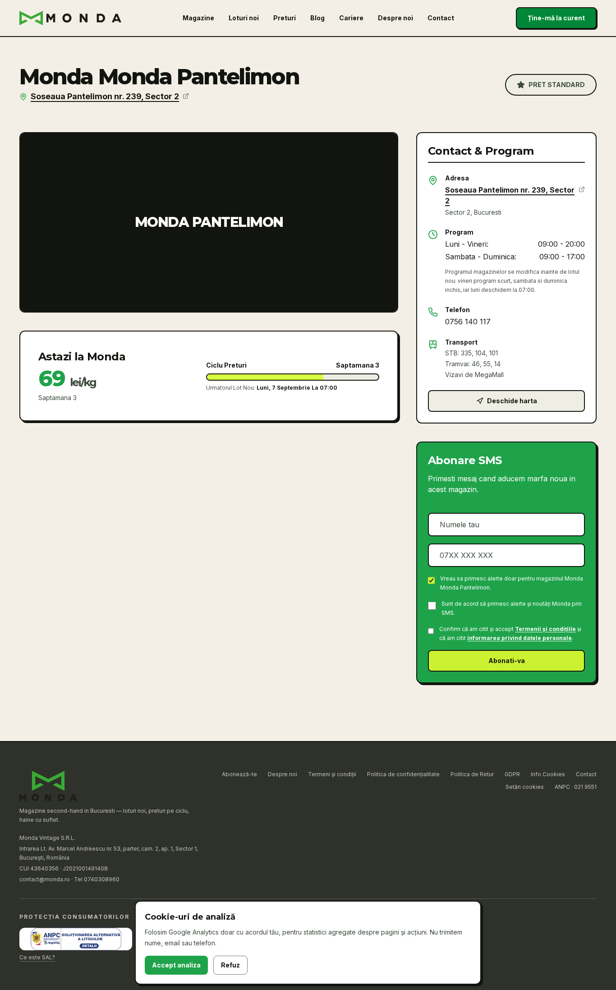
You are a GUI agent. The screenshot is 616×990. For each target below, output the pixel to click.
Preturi (284, 18)
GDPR (512, 774)
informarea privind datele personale (519, 638)
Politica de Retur (472, 774)
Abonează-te (239, 774)
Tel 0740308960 (97, 879)
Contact (441, 18)
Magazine (198, 18)
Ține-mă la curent (556, 18)
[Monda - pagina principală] (70, 18)
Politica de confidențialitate (403, 774)
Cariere (351, 18)
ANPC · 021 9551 (576, 786)
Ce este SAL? (37, 957)
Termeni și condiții (332, 774)
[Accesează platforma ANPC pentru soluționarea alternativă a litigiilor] (75, 939)
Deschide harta (512, 401)
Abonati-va (506, 660)
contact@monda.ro (44, 879)
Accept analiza (176, 965)
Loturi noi (244, 18)
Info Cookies (548, 774)
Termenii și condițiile (545, 629)
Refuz (230, 965)
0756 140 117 (468, 321)
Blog (317, 18)
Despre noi (395, 18)
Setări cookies (525, 786)
